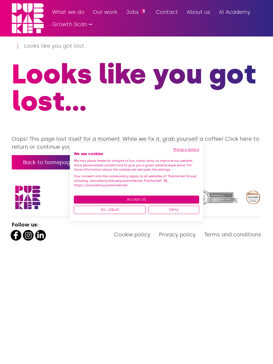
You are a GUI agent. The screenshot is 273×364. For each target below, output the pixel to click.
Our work (105, 12)
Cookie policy (132, 234)
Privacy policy (177, 234)
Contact (167, 12)
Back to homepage (48, 162)
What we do (68, 12)
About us (198, 12)
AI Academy (234, 12)
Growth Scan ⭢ (72, 24)
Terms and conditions (232, 234)
